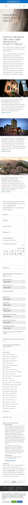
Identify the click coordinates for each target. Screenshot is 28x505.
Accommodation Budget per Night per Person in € (13, 339)
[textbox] (12, 281)
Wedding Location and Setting (10, 314)
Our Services (19, 487)
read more (5, 112)
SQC (16, 489)
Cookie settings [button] (6, 501)
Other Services (6, 411)
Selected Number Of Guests (9, 320)
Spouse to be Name (7, 226)
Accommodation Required (9, 325)
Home (5, 487)
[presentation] (7, 251)
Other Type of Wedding (8, 291)
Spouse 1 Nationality (7, 279)
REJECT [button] (19, 501)
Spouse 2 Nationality (8, 285)
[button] (7, 251)
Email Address (6, 232)
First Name (5, 214)
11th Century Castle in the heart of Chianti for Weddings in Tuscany (12, 179)
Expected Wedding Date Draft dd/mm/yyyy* (13, 273)
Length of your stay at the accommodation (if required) (12, 332)
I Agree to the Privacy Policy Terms (11, 423)
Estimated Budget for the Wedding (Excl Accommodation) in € (11, 345)
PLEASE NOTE (6, 463)
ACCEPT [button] (14, 501)
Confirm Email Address (8, 237)
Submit (14, 482)
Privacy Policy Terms (10, 460)
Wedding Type (6, 296)
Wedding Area (6, 302)
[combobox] (14, 281)
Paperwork (11, 487)
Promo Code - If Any (7, 417)
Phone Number (6, 267)
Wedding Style (6, 308)
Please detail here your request (10, 243)
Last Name (5, 220)
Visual (19, 248)
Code (23, 248)
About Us (11, 489)
